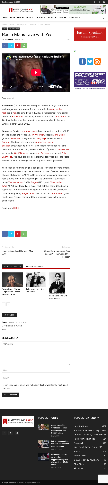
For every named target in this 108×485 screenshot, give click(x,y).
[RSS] (99, 2)
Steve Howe (63, 149)
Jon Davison (42, 153)
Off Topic (63, 18)
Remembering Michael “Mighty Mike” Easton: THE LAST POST (11, 292)
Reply (4, 329)
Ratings (51, 18)
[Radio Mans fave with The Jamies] (36, 279)
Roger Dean (28, 193)
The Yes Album (15, 182)
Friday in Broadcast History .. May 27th (17, 252)
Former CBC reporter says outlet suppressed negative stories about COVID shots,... (59, 460)
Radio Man (8, 39)
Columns (39, 18)
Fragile (34, 182)
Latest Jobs (8, 18)
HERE (16, 208)
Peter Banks (17, 138)
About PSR (73, 18)
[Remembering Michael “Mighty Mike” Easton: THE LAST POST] (12, 279)
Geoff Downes (21, 153)
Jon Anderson (37, 134)
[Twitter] (104, 2)
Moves (28, 18)
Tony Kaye (41, 138)
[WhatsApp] (24, 45)
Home (4, 24)
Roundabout (58, 193)
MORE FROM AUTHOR (34, 267)
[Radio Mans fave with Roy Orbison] (59, 282)
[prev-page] (3, 304)
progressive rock (29, 131)
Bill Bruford (17, 116)
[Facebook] (95, 2)
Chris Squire (61, 116)
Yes (14, 113)
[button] (102, 17)
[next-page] (8, 304)
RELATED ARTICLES (12, 267)
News (19, 18)
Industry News (22, 24)
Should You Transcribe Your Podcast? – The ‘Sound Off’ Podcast (57, 254)
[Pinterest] (18, 45)
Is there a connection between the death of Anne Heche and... (60, 443)
